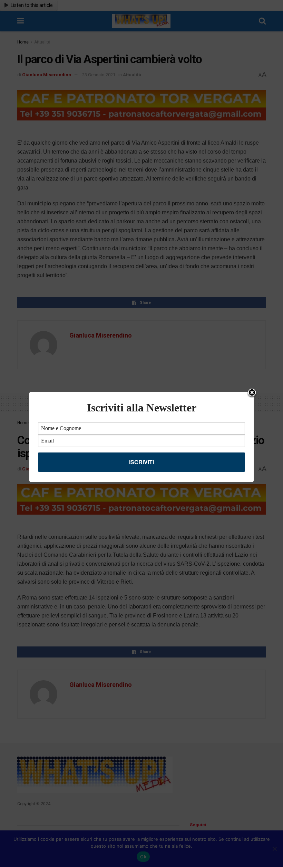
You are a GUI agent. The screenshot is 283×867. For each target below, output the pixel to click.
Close (252, 393)
